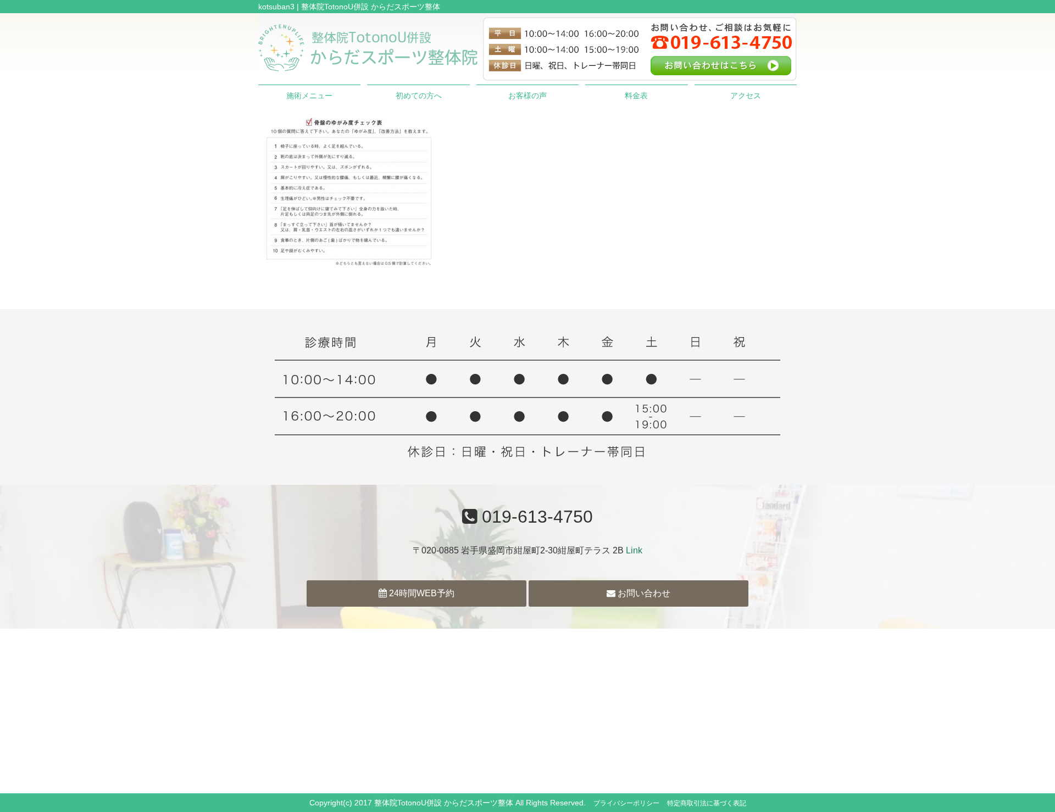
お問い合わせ (642, 593)
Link (634, 550)
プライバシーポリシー (626, 803)
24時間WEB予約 (420, 593)
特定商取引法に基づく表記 (706, 803)
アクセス (745, 95)
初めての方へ (419, 95)
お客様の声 (527, 95)
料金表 (636, 95)
